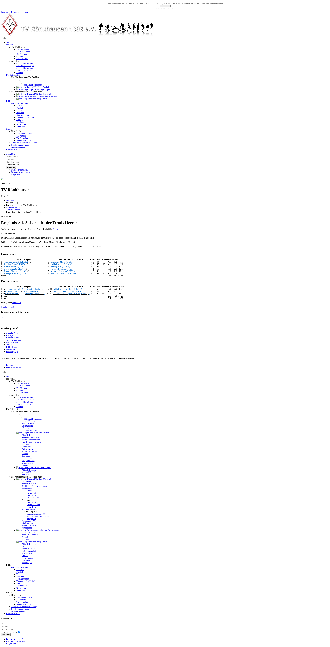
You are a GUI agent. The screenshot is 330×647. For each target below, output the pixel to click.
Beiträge (9, 335)
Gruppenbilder (33, 498)
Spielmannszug (22, 115)
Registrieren (16, 174)
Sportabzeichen (28, 423)
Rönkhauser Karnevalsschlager (34, 486)
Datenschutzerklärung (19, 12)
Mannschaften (12, 342)
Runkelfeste (21, 124)
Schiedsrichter (27, 447)
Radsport (20, 113)
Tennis (19, 110)
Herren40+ (16, 302)
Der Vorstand (21, 54)
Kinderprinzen (27, 523)
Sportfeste (20, 126)
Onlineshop (26, 465)
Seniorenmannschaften (31, 437)
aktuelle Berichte (28, 421)
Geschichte (10, 349)
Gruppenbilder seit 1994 (37, 514)
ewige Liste (31, 507)
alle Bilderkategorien (19, 103)
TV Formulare (22, 138)
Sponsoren (26, 456)
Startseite (10, 200)
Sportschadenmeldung (20, 145)
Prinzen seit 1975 (29, 521)
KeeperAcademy (28, 461)
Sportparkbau (21, 122)
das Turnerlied (22, 59)
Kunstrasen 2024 (13, 150)
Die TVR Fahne (23, 52)
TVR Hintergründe (24, 133)
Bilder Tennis (11, 347)
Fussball (19, 108)
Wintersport (26, 428)
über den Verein (22, 49)
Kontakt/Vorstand (13, 338)
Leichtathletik (27, 426)
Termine (19, 72)
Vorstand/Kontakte (29, 472)
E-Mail (11, 307)
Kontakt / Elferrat (29, 525)
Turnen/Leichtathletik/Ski (26, 117)
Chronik (19, 56)
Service (9, 129)
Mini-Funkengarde (29, 509)
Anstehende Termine (30, 535)
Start (8, 42)
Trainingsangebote (13, 340)
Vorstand (25, 444)
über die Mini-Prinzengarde (38, 516)
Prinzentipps (27, 528)
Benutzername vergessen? (21, 172)
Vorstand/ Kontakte (29, 430)
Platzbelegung (12, 352)
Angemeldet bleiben (14, 165)
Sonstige (19, 119)
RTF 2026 (26, 474)
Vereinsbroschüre (23, 140)
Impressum (5, 12)
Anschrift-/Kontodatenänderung (24, 143)
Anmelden (10, 154)
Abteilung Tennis (13, 207)
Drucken (5, 307)
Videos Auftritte (33, 505)
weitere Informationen (165, 8)
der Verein (10, 45)
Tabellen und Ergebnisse (32, 442)
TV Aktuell (21, 136)
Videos (29, 491)
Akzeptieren (165, 6)
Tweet (3, 317)
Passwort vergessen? (19, 170)
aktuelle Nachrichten (25, 64)
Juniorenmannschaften (31, 440)
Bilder (8, 101)
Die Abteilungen (13, 75)
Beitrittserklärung (18, 147)
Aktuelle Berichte (13, 210)
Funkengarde (27, 488)
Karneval (20, 106)
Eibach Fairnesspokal (30, 451)
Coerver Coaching (29, 458)
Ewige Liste (32, 493)
